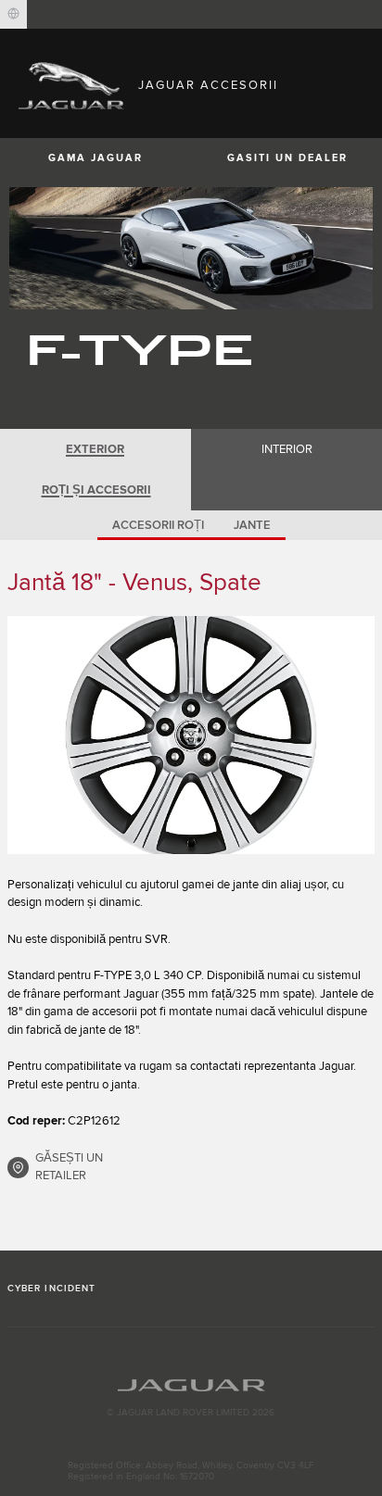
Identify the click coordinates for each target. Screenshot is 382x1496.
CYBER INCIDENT (51, 1288)
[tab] (95, 449)
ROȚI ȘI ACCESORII (96, 490)
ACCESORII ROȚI (158, 525)
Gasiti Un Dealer (287, 158)
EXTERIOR (95, 449)
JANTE (252, 525)
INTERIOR (286, 449)
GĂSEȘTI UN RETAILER (69, 1167)
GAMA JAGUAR (95, 158)
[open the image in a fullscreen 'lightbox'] (191, 735)
